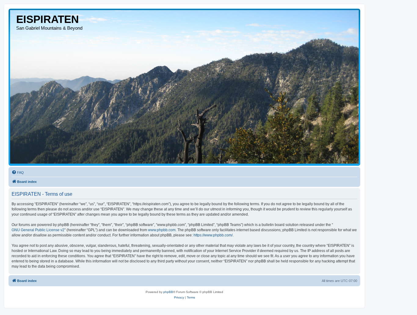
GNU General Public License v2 (38, 230)
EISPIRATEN (47, 19)
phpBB (168, 292)
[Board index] (184, 87)
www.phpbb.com (162, 230)
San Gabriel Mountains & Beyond (49, 28)
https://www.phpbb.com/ (213, 235)
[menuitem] (18, 172)
